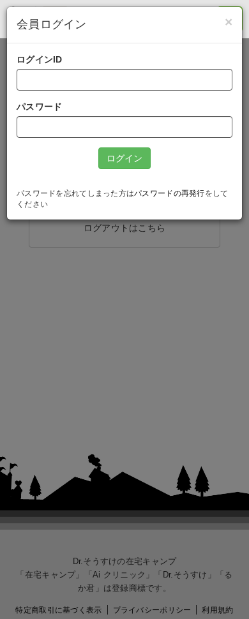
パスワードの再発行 (169, 193)
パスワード (39, 106)
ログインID (40, 59)
